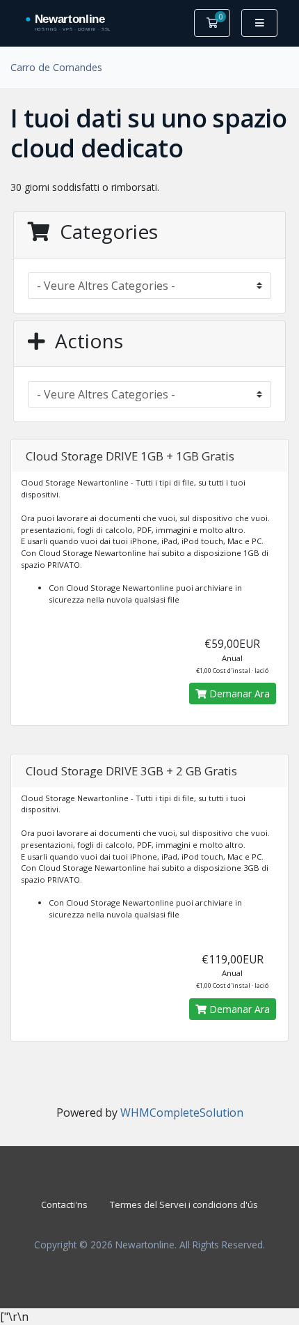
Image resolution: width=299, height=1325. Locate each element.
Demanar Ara (238, 693)
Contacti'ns (64, 1204)
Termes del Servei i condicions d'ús (184, 1204)
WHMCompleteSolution (181, 1112)
